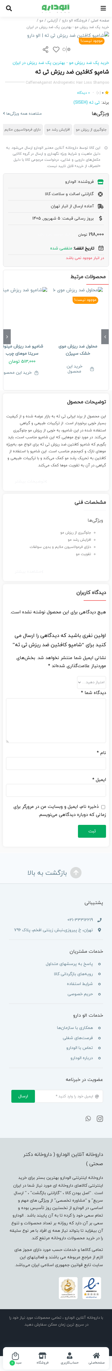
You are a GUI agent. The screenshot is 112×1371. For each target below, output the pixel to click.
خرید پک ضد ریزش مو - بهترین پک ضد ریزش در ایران (61, 63)
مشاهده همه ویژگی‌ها (23, 114)
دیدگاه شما (93, 693)
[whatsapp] (88, 1119)
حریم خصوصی (80, 994)
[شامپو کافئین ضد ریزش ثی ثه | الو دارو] (56, 36)
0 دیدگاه (83, 93)
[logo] (56, 6)
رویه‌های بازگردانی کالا (73, 974)
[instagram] (100, 1119)
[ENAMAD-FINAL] (80, 1278)
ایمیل (99, 780)
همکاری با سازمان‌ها (75, 1028)
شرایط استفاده (80, 984)
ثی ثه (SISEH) (86, 102)
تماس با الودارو (79, 1048)
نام (101, 753)
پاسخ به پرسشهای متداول (69, 964)
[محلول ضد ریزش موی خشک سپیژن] (78, 312)
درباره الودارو (81, 1058)
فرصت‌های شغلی (78, 1038)
